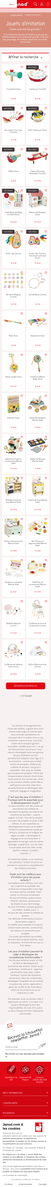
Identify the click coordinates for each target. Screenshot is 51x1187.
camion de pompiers (19, 764)
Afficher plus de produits (25, 686)
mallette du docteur (20, 767)
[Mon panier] (48, 4)
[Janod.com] (19, 4)
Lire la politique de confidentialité (15, 1175)
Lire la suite (25, 42)
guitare (35, 743)
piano (29, 746)
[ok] (42, 1046)
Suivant (28, 696)
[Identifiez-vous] (41, 4)
